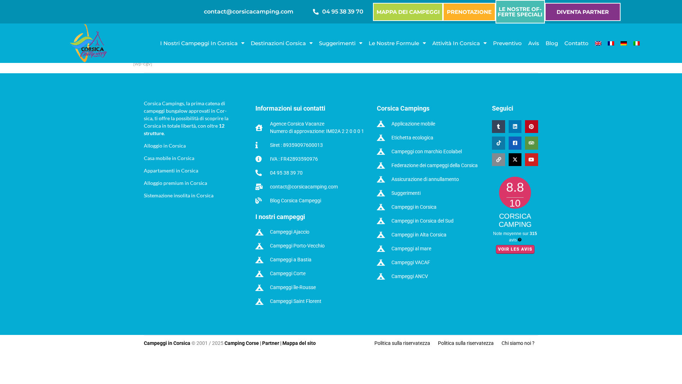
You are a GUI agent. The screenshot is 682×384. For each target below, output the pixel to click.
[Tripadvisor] (531, 143)
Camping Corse (241, 343)
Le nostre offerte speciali (520, 12)
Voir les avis (515, 249)
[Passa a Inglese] (598, 43)
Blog (552, 43)
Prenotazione (469, 12)
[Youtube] (531, 159)
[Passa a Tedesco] (623, 43)
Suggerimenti (337, 43)
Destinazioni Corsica (278, 43)
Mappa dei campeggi (408, 12)
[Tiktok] (498, 143)
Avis (533, 43)
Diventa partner (583, 12)
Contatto (576, 43)
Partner (270, 343)
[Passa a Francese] (611, 43)
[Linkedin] (515, 126)
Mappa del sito (299, 343)
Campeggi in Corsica (167, 343)
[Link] (498, 159)
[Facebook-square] (515, 143)
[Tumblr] (498, 126)
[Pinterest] (531, 126)
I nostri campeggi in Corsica (199, 43)
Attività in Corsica (456, 43)
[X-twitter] (515, 159)
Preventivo (507, 43)
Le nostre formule (394, 43)
